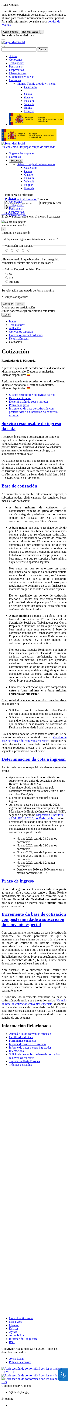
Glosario (14, 1325)
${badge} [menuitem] (19, 1392)
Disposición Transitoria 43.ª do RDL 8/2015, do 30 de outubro (36, 816)
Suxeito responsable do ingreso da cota (32, 394)
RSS (12, 1342)
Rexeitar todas (30, 31)
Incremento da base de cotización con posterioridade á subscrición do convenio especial (33, 412)
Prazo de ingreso (19, 405)
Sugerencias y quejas (21, 76)
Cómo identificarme (21, 1318)
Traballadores (17, 324)
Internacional (17, 1051)
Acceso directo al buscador (21, 199)
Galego (36, 164)
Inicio (13, 56)
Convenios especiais (21, 331)
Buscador (43, 199)
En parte (14, 281)
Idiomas (36, 83)
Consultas (15, 80)
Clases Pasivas (17, 73)
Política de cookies (20, 1362)
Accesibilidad (17, 1335)
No (11, 277)
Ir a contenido (10, 147)
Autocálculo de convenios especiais (30, 1033)
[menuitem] (37, 1405)
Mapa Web (15, 1321)
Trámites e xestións (20, 1064)
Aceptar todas (10, 31)
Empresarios (16, 69)
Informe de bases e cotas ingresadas (30, 1047)
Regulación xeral (19, 338)
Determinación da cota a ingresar (28, 401)
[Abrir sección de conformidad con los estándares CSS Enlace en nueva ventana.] (34, 1382)
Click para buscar (50, 203)
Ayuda (13, 1332)
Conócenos (15, 59)
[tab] (34, 426)
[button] (34, 223)
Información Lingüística (23, 1338)
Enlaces (13, 1328)
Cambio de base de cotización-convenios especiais (34, 739)
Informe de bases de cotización (27, 1044)
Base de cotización (20, 398)
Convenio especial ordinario (25, 335)
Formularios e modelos (22, 1040)
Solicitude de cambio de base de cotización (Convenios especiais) (34, 1056)
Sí (10, 274)
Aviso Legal (16, 1358)
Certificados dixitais (21, 1037)
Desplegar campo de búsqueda (37, 147)
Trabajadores (16, 63)
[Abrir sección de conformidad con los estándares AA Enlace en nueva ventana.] (34, 1375)
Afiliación (15, 328)
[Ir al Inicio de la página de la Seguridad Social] (13, 42)
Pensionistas (16, 66)
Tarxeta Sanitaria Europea (24, 1061)
